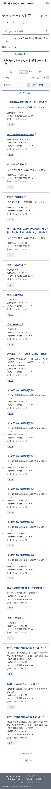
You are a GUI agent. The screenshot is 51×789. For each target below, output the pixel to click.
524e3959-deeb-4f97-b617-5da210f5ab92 (3, 696)
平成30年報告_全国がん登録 (20, 134)
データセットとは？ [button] (11, 22)
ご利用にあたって (31, 776)
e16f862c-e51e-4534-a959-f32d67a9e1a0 (3, 403)
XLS (10, 674)
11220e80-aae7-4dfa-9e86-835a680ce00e (3, 368)
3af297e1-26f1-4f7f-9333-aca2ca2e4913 (3, 567)
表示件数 (34, 78)
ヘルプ (44, 776)
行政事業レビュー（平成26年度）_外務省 (26, 354)
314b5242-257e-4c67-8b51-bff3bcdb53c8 (3, 176)
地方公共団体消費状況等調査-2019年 (24, 717)
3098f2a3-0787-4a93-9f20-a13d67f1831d (3, 145)
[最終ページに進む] (40, 72)
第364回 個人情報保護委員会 (20, 390)
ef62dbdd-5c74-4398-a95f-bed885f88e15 (3, 305)
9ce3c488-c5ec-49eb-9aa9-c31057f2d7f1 (3, 335)
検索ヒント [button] (7, 47)
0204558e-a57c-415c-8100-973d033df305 (3, 662)
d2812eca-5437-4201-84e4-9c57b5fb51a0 (3, 435)
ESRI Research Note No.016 (22, 684)
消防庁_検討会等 (15, 197)
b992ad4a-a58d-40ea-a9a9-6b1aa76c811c (3, 209)
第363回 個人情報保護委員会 (20, 489)
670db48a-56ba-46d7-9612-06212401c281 (3, 629)
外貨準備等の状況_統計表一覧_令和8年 (25, 102)
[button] (47, 3)
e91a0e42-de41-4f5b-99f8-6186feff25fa (3, 114)
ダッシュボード (18, 782)
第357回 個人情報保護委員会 (20, 555)
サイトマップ (33, 782)
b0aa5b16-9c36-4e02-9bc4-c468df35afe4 (3, 731)
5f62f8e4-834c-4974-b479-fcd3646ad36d (3, 243)
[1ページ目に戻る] (11, 72)
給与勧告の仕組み (15, 164)
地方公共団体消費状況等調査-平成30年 (25, 648)
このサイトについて (12, 776)
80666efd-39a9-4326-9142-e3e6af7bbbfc (3, 275)
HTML (11, 125)
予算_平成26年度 (15, 295)
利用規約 (11, 779)
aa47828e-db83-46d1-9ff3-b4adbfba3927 (3, 468)
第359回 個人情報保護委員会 (20, 522)
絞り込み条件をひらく (25, 54)
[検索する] (46, 31)
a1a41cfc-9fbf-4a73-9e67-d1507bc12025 (3, 534)
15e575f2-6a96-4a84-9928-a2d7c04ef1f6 (3, 599)
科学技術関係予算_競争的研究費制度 (24, 588)
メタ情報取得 (25, 93)
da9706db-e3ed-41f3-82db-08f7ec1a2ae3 (3, 501)
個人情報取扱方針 (25, 779)
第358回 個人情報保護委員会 (20, 456)
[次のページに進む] (35, 72)
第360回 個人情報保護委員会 (20, 423)
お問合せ (39, 779)
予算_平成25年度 (15, 265)
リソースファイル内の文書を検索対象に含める (27, 40)
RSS (46, 16)
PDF (10, 154)
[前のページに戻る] (15, 72)
